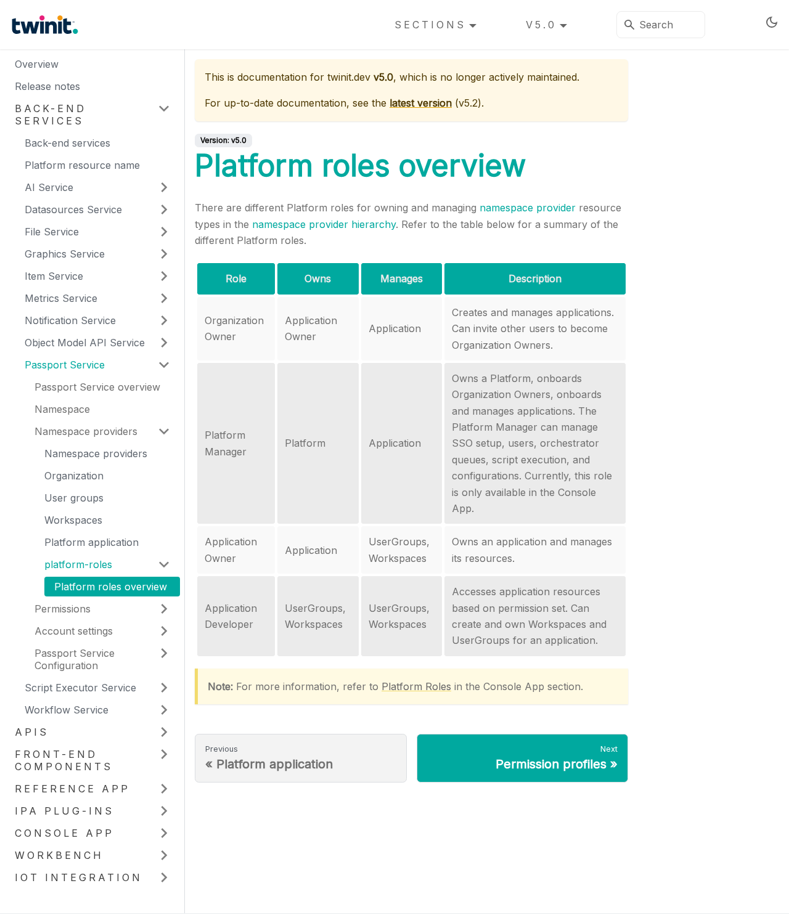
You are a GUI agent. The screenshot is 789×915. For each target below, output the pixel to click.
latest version (421, 103)
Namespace (62, 409)
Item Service (54, 276)
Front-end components (64, 760)
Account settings (74, 631)
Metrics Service (61, 298)
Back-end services (50, 114)
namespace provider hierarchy (324, 224)
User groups (74, 498)
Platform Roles (416, 686)
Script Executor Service (80, 687)
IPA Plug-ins (64, 811)
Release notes (47, 86)
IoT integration (78, 877)
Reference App (72, 789)
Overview (37, 64)
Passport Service (65, 365)
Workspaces (73, 520)
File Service (52, 232)
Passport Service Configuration (75, 659)
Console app (64, 833)
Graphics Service (65, 254)
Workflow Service (66, 710)
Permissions (63, 609)
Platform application (91, 542)
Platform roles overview (110, 586)
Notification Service (70, 320)
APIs (32, 732)
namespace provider (528, 207)
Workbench (59, 855)
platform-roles (78, 564)
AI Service (49, 187)
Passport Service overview (97, 387)
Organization (74, 476)
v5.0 (541, 24)
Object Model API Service (85, 342)
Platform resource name (82, 165)
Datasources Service (73, 209)
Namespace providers (86, 431)
